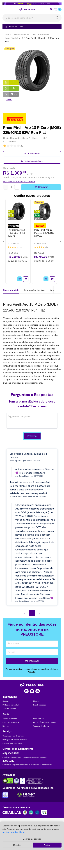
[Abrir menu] (4, 9)
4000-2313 (8, 761)
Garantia (5, 701)
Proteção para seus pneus (12, 743)
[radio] (4, 146)
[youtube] (37, 691)
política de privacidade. (13, 832)
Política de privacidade (10, 705)
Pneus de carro (21, 34)
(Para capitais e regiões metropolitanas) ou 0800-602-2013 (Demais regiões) (27, 764)
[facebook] (26, 691)
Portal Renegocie (39, 705)
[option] (32, 71)
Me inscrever (32, 661)
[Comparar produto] (25, 279)
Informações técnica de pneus (44, 722)
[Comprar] (19, 278)
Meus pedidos (38, 718)
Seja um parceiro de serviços (13, 736)
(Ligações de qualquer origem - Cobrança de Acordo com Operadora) (24, 757)
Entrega (5, 726)
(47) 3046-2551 (10, 753)
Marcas (36, 701)
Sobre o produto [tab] (11, 290)
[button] (51, 9)
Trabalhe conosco (9, 709)
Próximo (32, 436)
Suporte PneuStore (9, 718)
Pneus (8, 34)
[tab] (34, 290)
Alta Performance (41, 34)
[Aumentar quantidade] (16, 187)
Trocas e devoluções (41, 726)
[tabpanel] (32, 342)
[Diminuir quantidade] (5, 187)
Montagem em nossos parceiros (14, 740)
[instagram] (32, 691)
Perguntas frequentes (10, 722)
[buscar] (58, 18)
